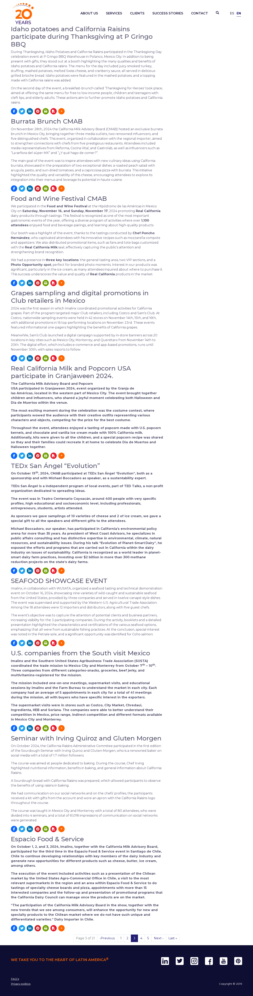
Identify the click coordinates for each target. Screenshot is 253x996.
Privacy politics (20, 983)
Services (114, 13)
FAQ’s (15, 978)
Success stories (167, 13)
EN (239, 13)
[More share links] (61, 111)
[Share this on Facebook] (14, 111)
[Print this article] (45, 111)
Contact (199, 13)
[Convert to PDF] (53, 111)
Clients (137, 13)
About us (89, 13)
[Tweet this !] (22, 111)
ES (232, 13)
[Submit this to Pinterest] (38, 111)
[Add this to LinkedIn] (30, 111)
